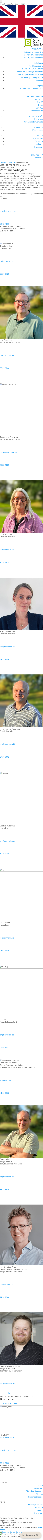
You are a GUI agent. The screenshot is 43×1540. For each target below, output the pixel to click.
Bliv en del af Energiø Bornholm (30, 71)
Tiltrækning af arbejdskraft (31, 77)
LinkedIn (39, 144)
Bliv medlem (38, 1488)
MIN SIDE (39, 158)
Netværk (39, 80)
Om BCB (39, 108)
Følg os (40, 135)
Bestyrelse (38, 119)
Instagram (38, 147)
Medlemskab (37, 130)
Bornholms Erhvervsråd (33, 122)
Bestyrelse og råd (35, 116)
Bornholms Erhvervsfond (32, 69)
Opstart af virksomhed (33, 55)
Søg (23, 4)
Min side (39, 1494)
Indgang (39, 85)
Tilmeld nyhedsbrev (35, 1504)
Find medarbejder (7, 1437)
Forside (3, 163)
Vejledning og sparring (33, 52)
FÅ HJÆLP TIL (37, 49)
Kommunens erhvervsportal (31, 88)
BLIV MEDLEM (37, 155)
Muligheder (38, 63)
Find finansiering (36, 66)
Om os (40, 105)
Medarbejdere (37, 111)
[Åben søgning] (1, 1)
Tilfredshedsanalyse (34, 1491)
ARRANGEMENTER (35, 96)
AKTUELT (39, 99)
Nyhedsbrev (38, 138)
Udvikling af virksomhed (33, 57)
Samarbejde (38, 127)
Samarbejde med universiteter (30, 74)
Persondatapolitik (35, 1497)
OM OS (40, 102)
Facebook (39, 141)
